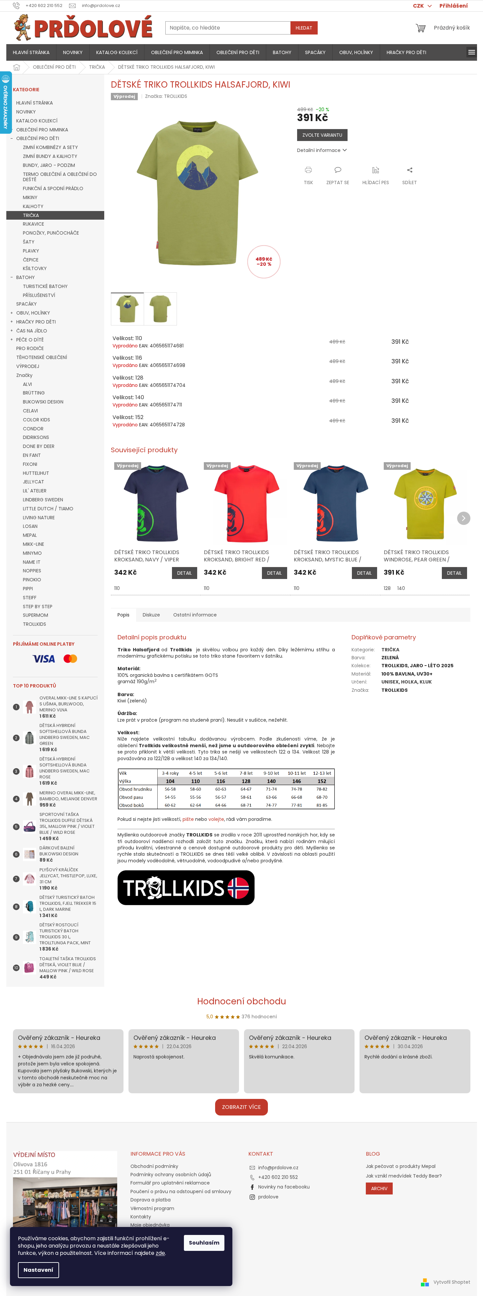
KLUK (426, 682)
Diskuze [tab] (151, 615)
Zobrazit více (241, 1107)
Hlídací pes (375, 182)
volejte (216, 819)
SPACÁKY (26, 304)
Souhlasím (204, 1243)
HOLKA (409, 682)
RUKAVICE (33, 224)
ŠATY (29, 242)
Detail (184, 573)
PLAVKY (31, 251)
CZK (419, 5)
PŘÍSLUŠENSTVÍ (39, 295)
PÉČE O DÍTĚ (30, 339)
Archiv (379, 1188)
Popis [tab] (123, 615)
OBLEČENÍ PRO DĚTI (37, 138)
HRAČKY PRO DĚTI (36, 322)
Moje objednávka (150, 1225)
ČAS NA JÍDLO (31, 330)
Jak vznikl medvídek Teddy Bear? (404, 1176)
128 (387, 588)
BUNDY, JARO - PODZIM (49, 165)
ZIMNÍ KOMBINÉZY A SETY (50, 147)
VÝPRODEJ (27, 366)
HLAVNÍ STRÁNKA (34, 103)
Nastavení (38, 1270)
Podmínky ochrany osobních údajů (170, 1174)
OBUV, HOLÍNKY (33, 313)
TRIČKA (31, 215)
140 (401, 588)
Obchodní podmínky (154, 1166)
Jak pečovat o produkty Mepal (401, 1166)
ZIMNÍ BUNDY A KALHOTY (50, 156)
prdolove (268, 1196)
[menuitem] (31, 52)
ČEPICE (31, 259)
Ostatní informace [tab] (195, 615)
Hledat (304, 28)
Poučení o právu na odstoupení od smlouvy (180, 1191)
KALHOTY (33, 206)
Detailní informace (319, 150)
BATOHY (25, 277)
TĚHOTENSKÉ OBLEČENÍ (41, 357)
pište (188, 819)
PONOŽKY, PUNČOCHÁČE (51, 233)
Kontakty (140, 1216)
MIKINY (30, 197)
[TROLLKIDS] (186, 887)
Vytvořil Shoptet (452, 1282)
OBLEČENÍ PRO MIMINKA (42, 129)
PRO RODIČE (30, 348)
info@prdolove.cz (278, 1167)
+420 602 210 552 (278, 1177)
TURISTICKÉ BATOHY (45, 286)
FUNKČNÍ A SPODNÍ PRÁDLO (53, 188)
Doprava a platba (150, 1199)
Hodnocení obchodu (241, 1001)
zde (160, 1253)
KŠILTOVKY (35, 268)
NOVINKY (26, 111)
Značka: (166, 96)
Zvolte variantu (322, 135)
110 (117, 588)
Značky (24, 375)
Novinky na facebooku (284, 1187)
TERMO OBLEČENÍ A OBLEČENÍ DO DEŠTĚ (60, 177)
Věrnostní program (152, 1208)
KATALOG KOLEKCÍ (36, 120)
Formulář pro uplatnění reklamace (170, 1183)
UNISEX (390, 682)
